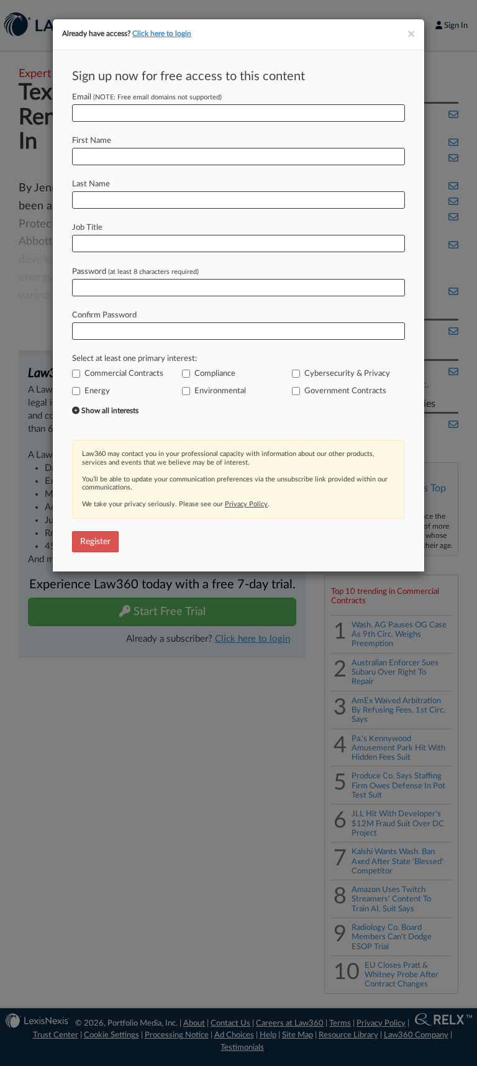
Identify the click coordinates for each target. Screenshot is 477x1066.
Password (135, 272)
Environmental (220, 391)
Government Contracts (345, 391)
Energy (97, 391)
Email (147, 97)
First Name (91, 141)
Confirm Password (104, 315)
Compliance (214, 374)
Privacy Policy (246, 504)
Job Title (87, 228)
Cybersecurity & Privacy (347, 374)
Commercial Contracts (123, 374)
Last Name (91, 184)
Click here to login (161, 33)
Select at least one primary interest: (134, 359)
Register (95, 541)
